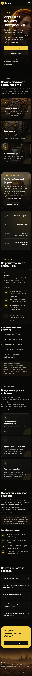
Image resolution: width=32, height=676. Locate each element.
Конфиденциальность (14, 672)
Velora (8, 3)
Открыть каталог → (11, 204)
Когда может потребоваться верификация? (13, 614)
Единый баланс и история (12, 344)
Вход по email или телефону (13, 349)
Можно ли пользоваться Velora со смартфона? (14, 586)
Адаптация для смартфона (12, 339)
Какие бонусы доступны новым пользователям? (14, 605)
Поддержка (25, 672)
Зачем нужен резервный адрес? (12, 596)
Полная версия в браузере (12, 334)
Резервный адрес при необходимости (11, 356)
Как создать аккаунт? (11, 578)
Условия (3, 672)
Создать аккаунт (16, 48)
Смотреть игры (16, 53)
